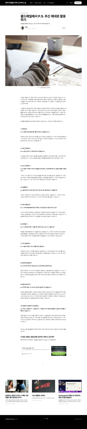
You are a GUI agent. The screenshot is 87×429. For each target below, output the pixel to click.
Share (64, 27)
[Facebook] (47, 418)
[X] (44, 418)
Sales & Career (38, 2)
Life (44, 2)
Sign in (71, 2)
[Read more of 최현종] (22, 28)
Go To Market (50, 2)
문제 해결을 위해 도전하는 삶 (15, 2)
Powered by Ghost (78, 419)
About (31, 2)
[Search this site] (67, 3)
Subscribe (78, 2)
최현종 (26, 27)
